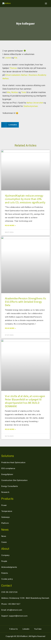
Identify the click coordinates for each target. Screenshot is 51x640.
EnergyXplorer (7, 474)
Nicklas (14, 92)
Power (4, 505)
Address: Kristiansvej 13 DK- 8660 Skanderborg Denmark (25, 598)
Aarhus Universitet (34, 103)
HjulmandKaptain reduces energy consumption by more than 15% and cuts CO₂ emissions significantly (25, 199)
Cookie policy (7, 579)
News (3, 536)
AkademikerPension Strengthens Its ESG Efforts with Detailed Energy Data (25, 302)
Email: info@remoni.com (11, 610)
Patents (4, 573)
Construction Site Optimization (14, 480)
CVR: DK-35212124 (9, 592)
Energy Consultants (9, 486)
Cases (4, 542)
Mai (8, 92)
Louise (8, 58)
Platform (5, 523)
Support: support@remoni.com (14, 616)
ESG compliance (8, 468)
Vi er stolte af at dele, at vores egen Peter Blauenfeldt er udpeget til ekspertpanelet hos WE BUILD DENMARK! (25, 401)
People (4, 561)
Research (5, 492)
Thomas (13, 68)
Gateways (5, 517)
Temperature (6, 511)
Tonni (23, 92)
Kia (15, 58)
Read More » (10, 225)
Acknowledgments (9, 567)
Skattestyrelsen (31, 106)
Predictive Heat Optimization (13, 462)
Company (5, 555)
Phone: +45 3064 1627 (10, 604)
